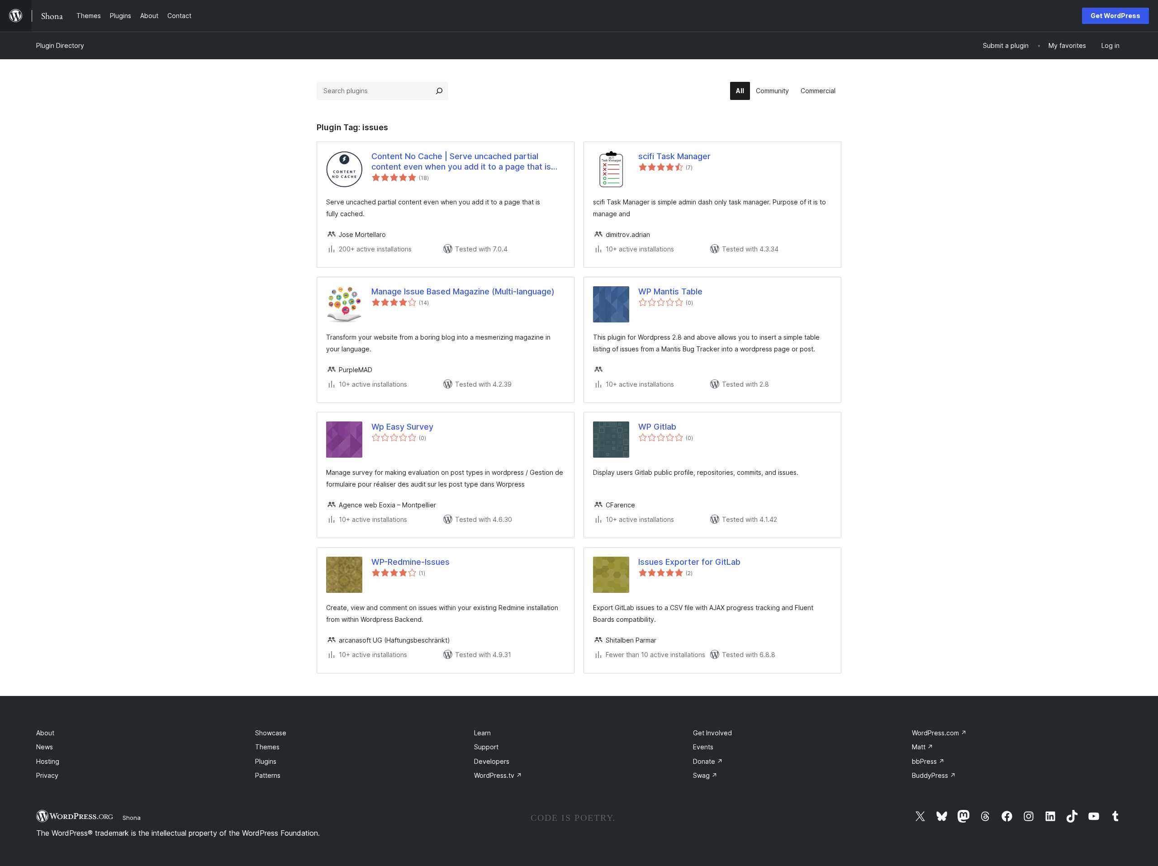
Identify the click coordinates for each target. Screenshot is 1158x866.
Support (486, 747)
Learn (482, 733)
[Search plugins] (439, 91)
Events (703, 747)
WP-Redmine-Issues (410, 562)
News (44, 747)
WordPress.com (939, 733)
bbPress (928, 761)
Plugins (265, 761)
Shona (132, 817)
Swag (705, 775)
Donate (708, 761)
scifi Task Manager (674, 156)
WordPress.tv (498, 775)
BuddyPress (934, 775)
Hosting (47, 761)
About (45, 733)
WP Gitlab (657, 426)
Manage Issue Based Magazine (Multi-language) (463, 291)
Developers (491, 761)
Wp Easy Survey (402, 426)
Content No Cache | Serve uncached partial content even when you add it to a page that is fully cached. (461, 161)
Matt (922, 747)
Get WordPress (1115, 15)
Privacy (47, 775)
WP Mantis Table (670, 291)
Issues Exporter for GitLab (689, 562)
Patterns (267, 775)
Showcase (270, 733)
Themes (267, 747)
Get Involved (712, 733)
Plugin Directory (60, 45)
